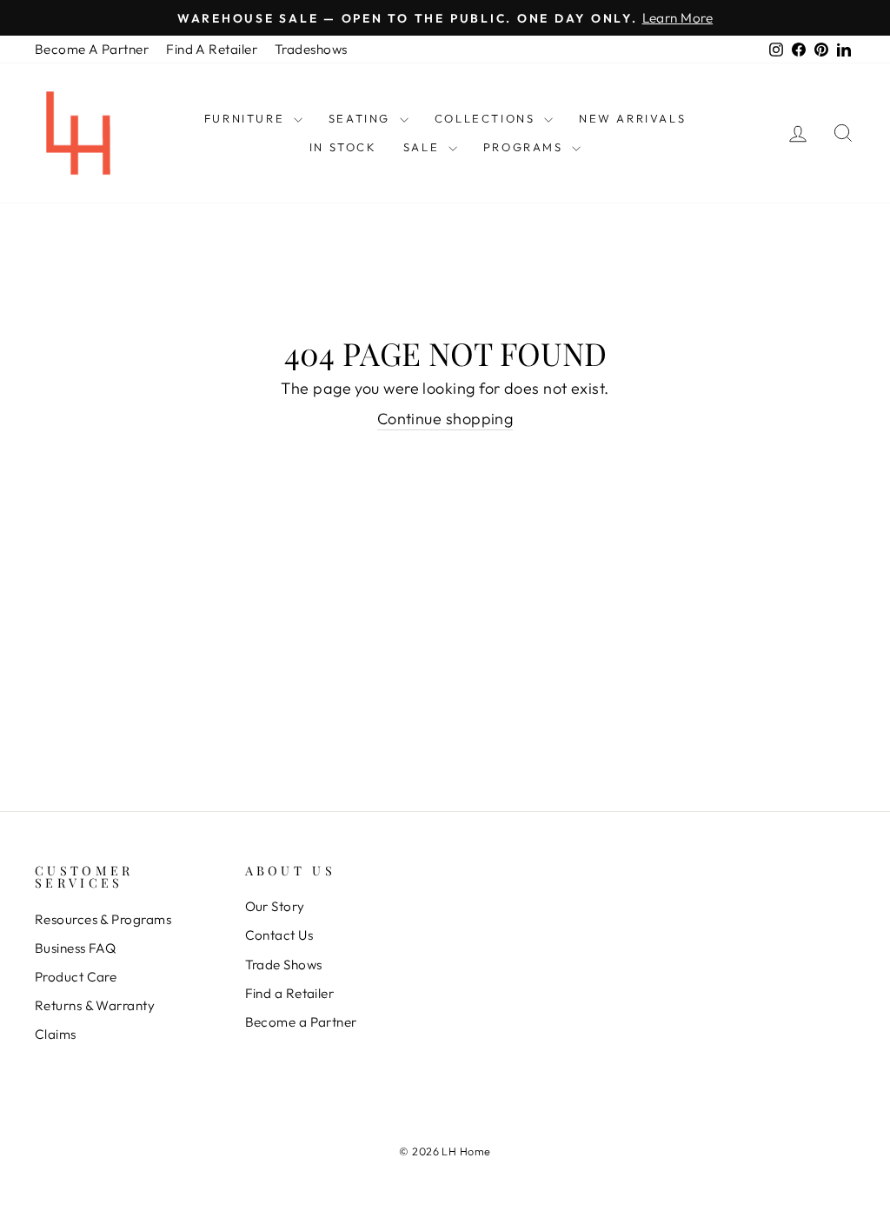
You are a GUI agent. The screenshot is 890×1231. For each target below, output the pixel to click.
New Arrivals (632, 118)
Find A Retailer (211, 49)
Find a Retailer (290, 993)
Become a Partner (301, 1022)
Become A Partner (92, 49)
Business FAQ (75, 948)
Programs (525, 147)
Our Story (275, 906)
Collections (487, 118)
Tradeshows (311, 49)
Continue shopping (445, 419)
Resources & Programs (103, 919)
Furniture (246, 118)
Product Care (75, 976)
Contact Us (279, 935)
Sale (423, 147)
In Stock (343, 147)
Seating (362, 118)
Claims (55, 1034)
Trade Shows (283, 964)
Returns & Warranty (95, 1005)
